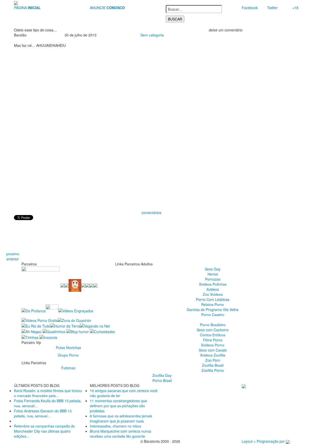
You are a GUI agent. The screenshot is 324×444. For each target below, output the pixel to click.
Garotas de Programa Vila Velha (212, 309)
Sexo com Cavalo (213, 350)
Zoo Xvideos (213, 294)
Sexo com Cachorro (213, 329)
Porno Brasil (162, 380)
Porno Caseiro (212, 314)
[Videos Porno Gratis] (40, 319)
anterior (12, 258)
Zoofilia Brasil (213, 365)
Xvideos (212, 289)
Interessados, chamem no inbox (115, 426)
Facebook (250, 7)
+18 (295, 7)
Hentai (213, 274)
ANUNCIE (107, 7)
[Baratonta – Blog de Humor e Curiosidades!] (16, 2)
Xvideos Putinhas (213, 284)
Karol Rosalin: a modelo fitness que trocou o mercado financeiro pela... (48, 393)
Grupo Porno (68, 355)
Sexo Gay (212, 269)
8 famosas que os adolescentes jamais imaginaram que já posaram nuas (121, 418)
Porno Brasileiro (213, 324)
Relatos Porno (212, 304)
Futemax (68, 367)
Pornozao (212, 279)
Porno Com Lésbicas (212, 299)
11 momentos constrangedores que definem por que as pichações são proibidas (118, 405)
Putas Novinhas (68, 347)
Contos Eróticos (212, 334)
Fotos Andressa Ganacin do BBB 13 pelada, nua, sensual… (43, 413)
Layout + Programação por (264, 441)
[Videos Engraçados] (75, 310)
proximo (12, 253)
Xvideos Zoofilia (212, 355)
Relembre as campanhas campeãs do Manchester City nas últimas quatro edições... (44, 431)
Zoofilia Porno (212, 370)
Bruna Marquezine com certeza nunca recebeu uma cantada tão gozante (120, 434)
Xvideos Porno (212, 345)
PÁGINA (27, 7)
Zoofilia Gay (162, 375)
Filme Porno (212, 339)
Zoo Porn (212, 360)
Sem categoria (152, 34)
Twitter (272, 7)
